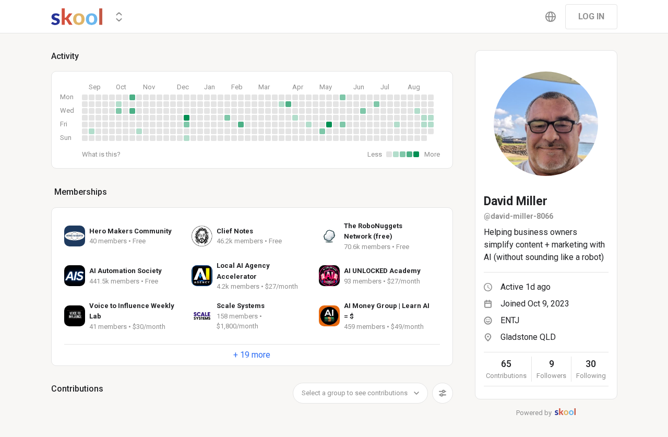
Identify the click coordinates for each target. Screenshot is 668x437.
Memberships (80, 192)
